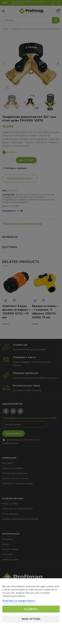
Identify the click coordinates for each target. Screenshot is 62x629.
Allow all (31, 609)
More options (31, 619)
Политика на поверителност (19, 600)
